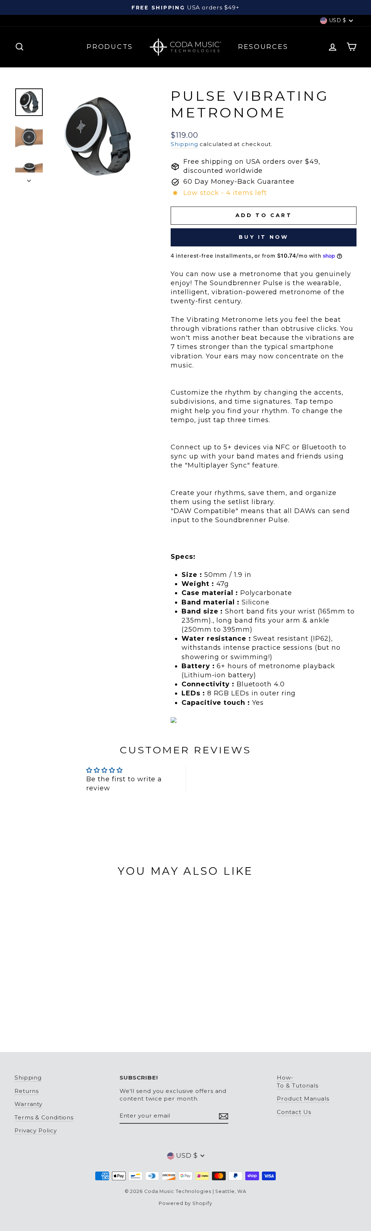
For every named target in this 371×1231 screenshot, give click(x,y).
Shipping (184, 144)
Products (110, 47)
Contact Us (294, 1112)
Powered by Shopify (185, 1203)
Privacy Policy (35, 1130)
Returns (26, 1090)
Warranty (28, 1104)
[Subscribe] (223, 1115)
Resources (263, 47)
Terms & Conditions (44, 1117)
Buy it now (263, 237)
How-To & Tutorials (297, 1081)
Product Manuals (303, 1098)
